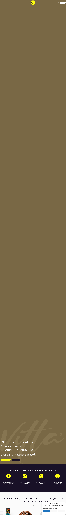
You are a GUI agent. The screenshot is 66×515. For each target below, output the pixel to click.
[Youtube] (58, 2)
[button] (64, 503)
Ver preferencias (61, 511)
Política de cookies (51, 513)
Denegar (53, 511)
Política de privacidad (55, 513)
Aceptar (46, 511)
